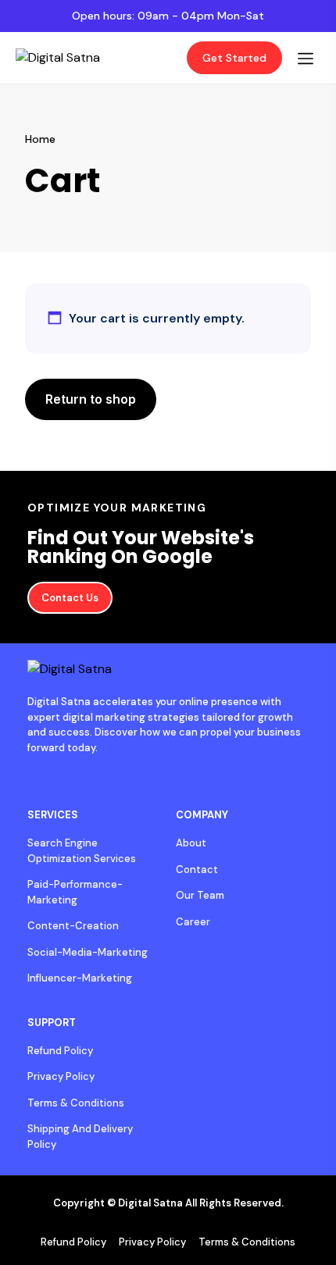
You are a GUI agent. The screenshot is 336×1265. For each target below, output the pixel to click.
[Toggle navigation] (305, 58)
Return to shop (90, 399)
